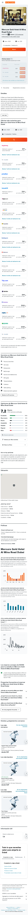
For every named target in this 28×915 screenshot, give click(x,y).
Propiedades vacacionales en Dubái (12, 873)
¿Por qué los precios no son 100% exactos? (11, 899)
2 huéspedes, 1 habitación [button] (10, 45)
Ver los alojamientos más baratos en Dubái (21, 757)
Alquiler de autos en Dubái (10, 868)
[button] (2, 2)
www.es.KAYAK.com (10, 907)
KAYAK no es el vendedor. (9, 893)
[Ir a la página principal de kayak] (10, 2)
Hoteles (18, 907)
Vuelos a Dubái (7, 866)
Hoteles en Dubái (8, 870)
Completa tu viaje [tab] (8, 857)
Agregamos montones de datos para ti (12, 896)
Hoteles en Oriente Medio (13, 908)
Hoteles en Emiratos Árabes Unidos (8, 910)
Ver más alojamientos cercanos (21, 725)
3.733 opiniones (19, 34)
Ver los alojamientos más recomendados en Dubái (21, 791)
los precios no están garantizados (14, 888)
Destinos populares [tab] (20, 857)
